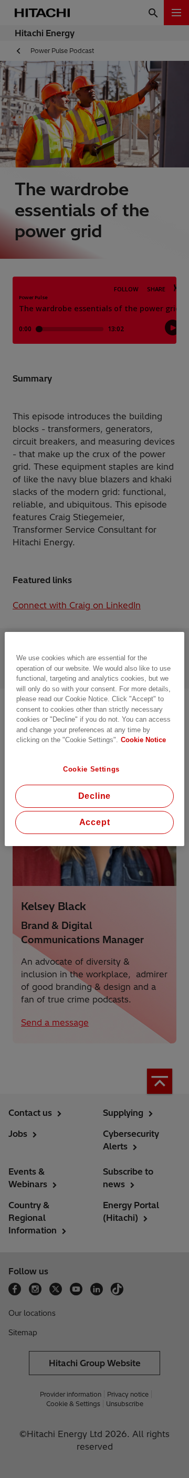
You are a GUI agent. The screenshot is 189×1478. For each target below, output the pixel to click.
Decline (94, 795)
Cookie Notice (143, 740)
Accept (94, 822)
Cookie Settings (91, 769)
